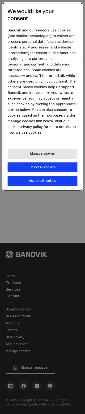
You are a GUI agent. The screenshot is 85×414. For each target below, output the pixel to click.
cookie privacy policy (25, 126)
